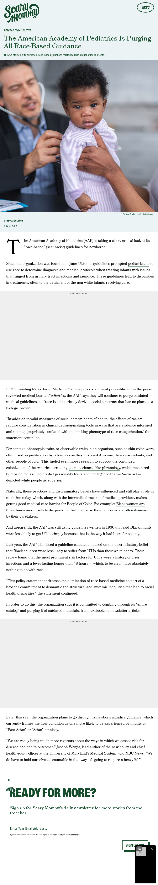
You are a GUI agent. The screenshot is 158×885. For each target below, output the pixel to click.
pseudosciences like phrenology (94, 467)
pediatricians (138, 263)
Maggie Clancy (15, 220)
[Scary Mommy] (22, 12)
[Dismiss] (152, 848)
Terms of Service (59, 835)
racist (59, 247)
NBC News (134, 753)
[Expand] (139, 848)
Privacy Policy (74, 835)
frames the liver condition (43, 723)
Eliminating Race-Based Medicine (40, 389)
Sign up (132, 845)
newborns (97, 247)
